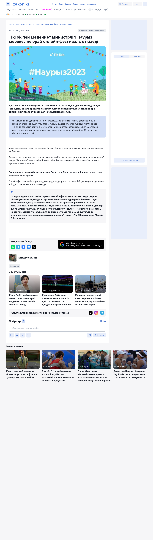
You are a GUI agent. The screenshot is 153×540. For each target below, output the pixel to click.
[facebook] (23, 247)
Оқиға (75, 4)
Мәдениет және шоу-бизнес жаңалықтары (54, 24)
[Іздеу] (145, 4)
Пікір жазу (99, 335)
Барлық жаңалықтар (25, 24)
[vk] (29, 247)
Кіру (104, 321)
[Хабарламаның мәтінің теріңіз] (57, 328)
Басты (11, 24)
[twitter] (34, 247)
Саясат (54, 4)
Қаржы (68, 4)
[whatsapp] (13, 247)
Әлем (61, 4)
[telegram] (18, 247)
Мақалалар (91, 4)
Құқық (82, 4)
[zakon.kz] (21, 4)
